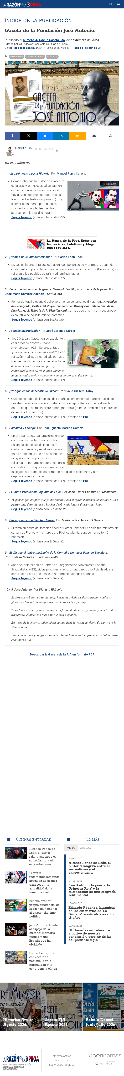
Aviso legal (62, 1060)
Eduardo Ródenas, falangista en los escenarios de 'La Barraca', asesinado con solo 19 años (91, 913)
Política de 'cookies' (62, 1065)
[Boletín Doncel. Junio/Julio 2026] (103, 1007)
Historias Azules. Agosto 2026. (18, 1022)
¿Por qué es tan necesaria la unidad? (34, 391)
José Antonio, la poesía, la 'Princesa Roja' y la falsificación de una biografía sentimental (92, 890)
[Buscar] (111, 4)
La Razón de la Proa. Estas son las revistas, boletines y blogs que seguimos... (71, 244)
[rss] (57, 150)
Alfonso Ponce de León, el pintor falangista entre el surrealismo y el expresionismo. (42, 856)
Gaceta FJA (23, 148)
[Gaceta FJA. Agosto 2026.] (62, 1007)
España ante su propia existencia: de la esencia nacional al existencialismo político (44, 909)
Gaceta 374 (52, 57)
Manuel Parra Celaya (71, 173)
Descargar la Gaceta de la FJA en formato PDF (62, 654)
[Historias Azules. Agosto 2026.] (20, 1007)
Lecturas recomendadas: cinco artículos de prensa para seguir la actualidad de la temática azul (44, 882)
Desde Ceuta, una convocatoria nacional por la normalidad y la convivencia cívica (43, 961)
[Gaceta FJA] (10, 151)
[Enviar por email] (94, 136)
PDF (86, 417)
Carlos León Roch (70, 257)
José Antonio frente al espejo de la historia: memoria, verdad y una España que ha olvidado (43, 935)
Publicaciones (16, 57)
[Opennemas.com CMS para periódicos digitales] (105, 1059)
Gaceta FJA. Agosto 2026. (56, 1022)
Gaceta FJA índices (35, 57)
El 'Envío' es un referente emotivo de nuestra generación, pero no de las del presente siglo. (89, 935)
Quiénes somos (62, 1056)
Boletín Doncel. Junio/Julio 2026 (100, 1022)
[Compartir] (12, 136)
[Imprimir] (111, 136)
